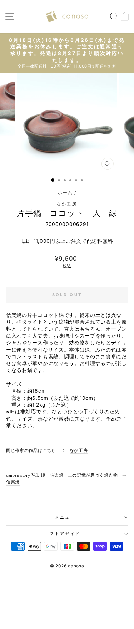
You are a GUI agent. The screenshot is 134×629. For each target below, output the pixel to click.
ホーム (65, 192)
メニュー (65, 517)
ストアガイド (65, 533)
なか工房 (67, 203)
